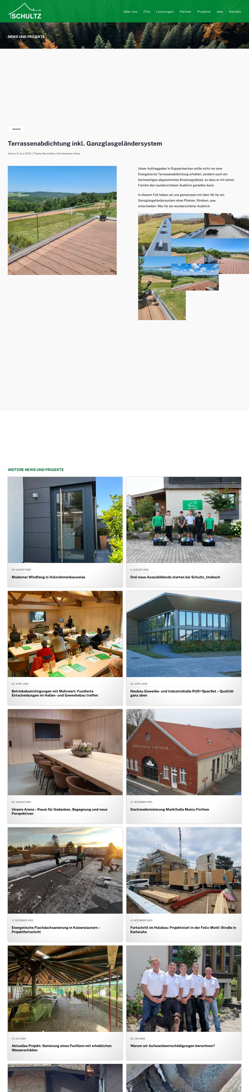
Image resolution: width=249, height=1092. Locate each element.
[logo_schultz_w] (25, 4)
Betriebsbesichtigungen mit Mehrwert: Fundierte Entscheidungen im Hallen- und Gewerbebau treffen (55, 693)
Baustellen (49, 153)
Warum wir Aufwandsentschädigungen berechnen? (172, 1046)
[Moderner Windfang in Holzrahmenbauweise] (65, 479)
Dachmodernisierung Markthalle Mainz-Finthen (169, 809)
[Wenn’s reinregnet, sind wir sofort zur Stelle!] (183, 1066)
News (77, 153)
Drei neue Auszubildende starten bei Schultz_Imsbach (175, 577)
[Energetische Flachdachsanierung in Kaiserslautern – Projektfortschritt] (65, 830)
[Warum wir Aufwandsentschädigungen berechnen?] (183, 948)
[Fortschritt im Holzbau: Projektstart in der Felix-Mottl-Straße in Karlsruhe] (183, 830)
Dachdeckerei (65, 153)
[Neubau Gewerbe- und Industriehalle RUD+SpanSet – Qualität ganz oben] (183, 593)
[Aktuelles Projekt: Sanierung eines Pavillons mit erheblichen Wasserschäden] (65, 948)
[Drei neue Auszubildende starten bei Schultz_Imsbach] (183, 479)
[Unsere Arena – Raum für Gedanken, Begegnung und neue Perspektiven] (65, 712)
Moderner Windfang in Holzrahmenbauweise (48, 577)
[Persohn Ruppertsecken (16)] (62, 167)
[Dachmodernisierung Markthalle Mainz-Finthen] (183, 712)
